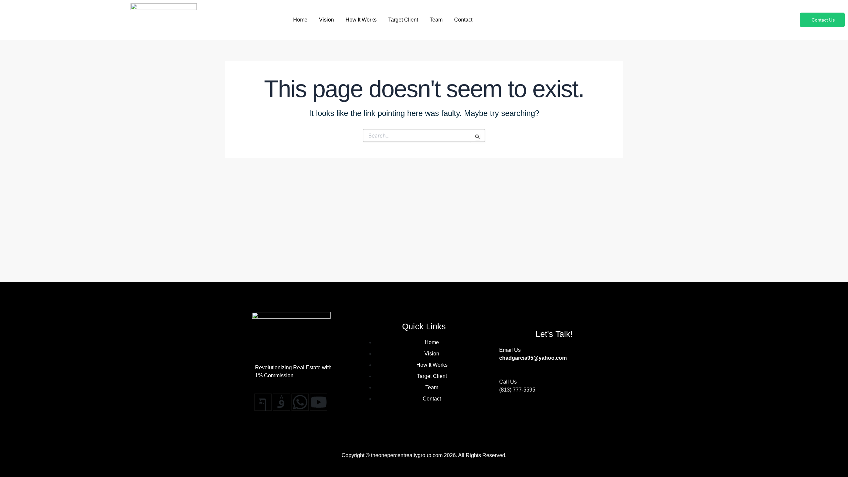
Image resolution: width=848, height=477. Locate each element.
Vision (326, 20)
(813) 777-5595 (517, 390)
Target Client (403, 20)
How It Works (361, 20)
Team (436, 20)
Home (300, 20)
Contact (463, 20)
